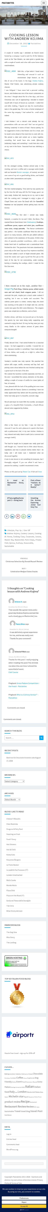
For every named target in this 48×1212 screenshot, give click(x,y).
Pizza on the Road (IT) (15, 895)
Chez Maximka (12, 824)
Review (30, 1106)
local (16, 1092)
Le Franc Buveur (12, 865)
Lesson (38, 536)
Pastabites (8, 2)
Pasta (36, 1097)
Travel (17, 1111)
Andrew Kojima (38, 81)
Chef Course (13, 672)
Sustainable (9, 546)
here (40, 472)
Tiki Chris (10, 906)
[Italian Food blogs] (17, 997)
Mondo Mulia (11, 885)
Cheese (30, 1074)
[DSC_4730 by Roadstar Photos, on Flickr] (10, 273)
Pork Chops (29, 540)
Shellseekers (31, 222)
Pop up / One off (22, 530)
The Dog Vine (11, 932)
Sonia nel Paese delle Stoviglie (18, 900)
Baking (7, 1074)
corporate (30, 536)
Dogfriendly (30, 1078)
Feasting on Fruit (13, 834)
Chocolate (38, 1073)
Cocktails (13, 1078)
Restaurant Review (15, 1106)
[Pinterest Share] (18, 516)
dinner (25, 1078)
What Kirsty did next (14, 911)
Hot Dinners (11, 844)
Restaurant (33, 1102)
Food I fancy (11, 839)
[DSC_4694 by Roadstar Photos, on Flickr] (10, 72)
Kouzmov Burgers (13, 860)
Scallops (19, 543)
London (22, 1091)
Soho (38, 1107)
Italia (23, 1087)
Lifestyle (10, 530)
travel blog (25, 1111)
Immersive (18, 1087)
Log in (8, 1134)
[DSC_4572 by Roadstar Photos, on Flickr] (9, 159)
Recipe (25, 1101)
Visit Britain (8, 1115)
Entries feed (11, 1139)
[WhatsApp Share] (23, 516)
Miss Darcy (10, 937)
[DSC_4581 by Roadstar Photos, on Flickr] (9, 185)
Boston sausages (23, 172)
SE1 (35, 1107)
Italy (12, 1091)
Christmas (7, 1078)
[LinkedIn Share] (12, 516)
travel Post (36, 1111)
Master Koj (9, 540)
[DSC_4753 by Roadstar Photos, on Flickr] (9, 414)
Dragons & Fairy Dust (14, 829)
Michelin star (16, 1096)
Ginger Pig (9, 289)
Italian (29, 1086)
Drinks (14, 1082)
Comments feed (12, 1144)
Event (19, 1081)
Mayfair (6, 1097)
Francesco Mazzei (31, 1082)
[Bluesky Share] (29, 516)
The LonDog (11, 942)
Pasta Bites (20, 624)
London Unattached (14, 875)
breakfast (12, 1074)
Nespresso (31, 1097)
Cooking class (19, 536)
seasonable (28, 543)
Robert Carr (26, 472)
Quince (12, 543)
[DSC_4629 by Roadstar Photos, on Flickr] (10, 215)
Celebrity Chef (19, 1074)
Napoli (26, 1097)
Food (24, 1082)
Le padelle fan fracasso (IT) (17, 870)
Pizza (39, 1097)
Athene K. (18, 602)
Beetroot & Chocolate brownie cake (20, 757)
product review (13, 1101)
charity (26, 1074)
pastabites (36, 43)
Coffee (19, 1077)
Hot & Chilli (11, 849)
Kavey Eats (10, 854)
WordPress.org (12, 1149)
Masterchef (19, 540)
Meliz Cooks (11, 880)
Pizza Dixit (10, 890)
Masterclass (39, 1092)
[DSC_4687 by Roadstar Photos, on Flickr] (9, 339)
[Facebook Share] (7, 516)
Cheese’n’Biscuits (13, 819)
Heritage (13, 1087)
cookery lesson (27, 533)
